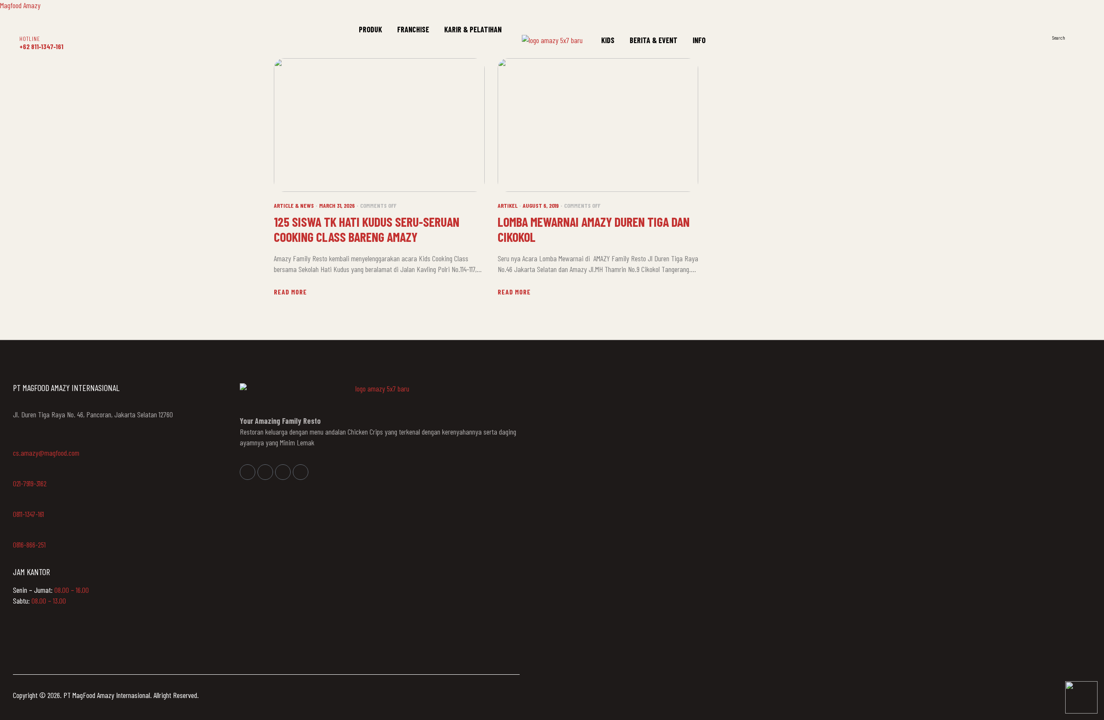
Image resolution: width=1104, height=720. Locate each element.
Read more (290, 292)
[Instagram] (265, 472)
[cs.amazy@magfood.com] (17, 440)
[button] (1080, 37)
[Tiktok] (300, 472)
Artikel (508, 205)
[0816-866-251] (17, 532)
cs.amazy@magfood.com (46, 452)
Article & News (294, 205)
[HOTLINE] (24, 27)
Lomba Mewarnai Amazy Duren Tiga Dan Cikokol (594, 229)
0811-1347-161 (28, 514)
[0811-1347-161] (17, 502)
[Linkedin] (283, 472)
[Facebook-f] (247, 472)
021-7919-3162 (30, 483)
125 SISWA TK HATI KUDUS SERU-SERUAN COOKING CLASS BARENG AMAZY (366, 229)
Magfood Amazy (20, 5)
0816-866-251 (29, 544)
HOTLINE (29, 38)
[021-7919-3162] (17, 471)
